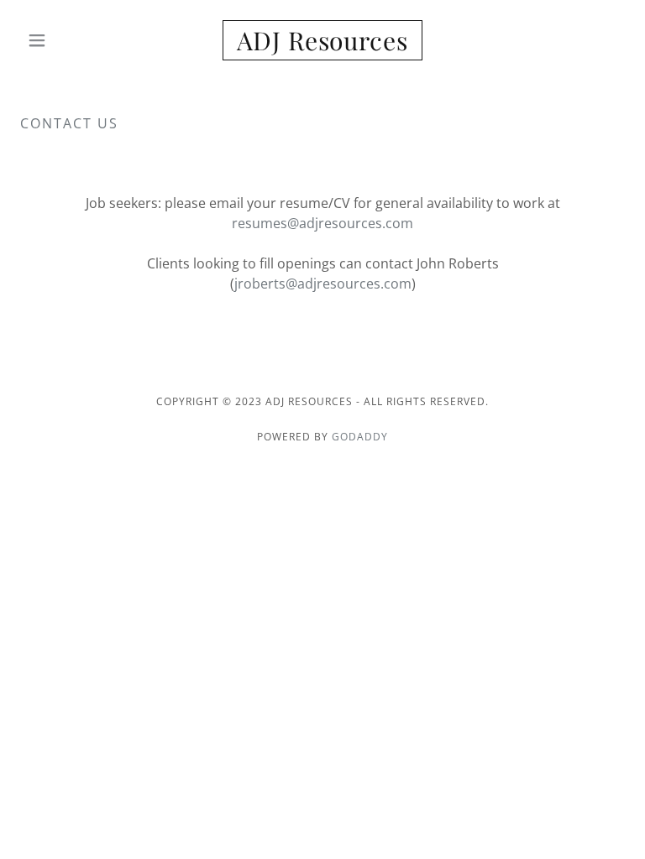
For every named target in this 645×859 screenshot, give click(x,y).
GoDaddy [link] (360, 437)
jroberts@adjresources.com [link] (323, 283)
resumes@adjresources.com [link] (322, 223)
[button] (65, 40)
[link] (322, 45)
